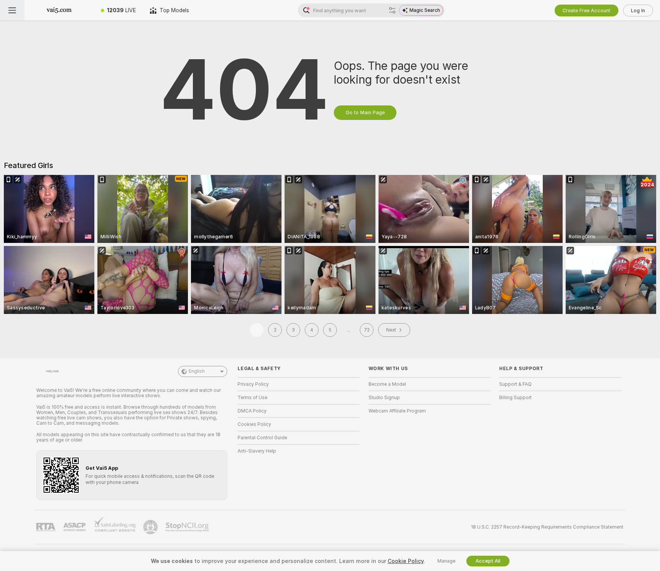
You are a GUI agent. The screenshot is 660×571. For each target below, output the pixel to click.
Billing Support (515, 397)
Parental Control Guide (262, 437)
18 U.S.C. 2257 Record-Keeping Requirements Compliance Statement (547, 527)
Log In (638, 10)
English (197, 371)
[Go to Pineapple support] (151, 527)
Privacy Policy (253, 384)
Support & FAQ (515, 384)
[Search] (392, 10)
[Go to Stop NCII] (187, 527)
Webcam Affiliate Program (397, 411)
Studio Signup (384, 397)
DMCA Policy (252, 411)
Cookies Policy (254, 424)
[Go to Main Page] (59, 10)
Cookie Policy (406, 561)
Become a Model (387, 384)
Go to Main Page (365, 112)
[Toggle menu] (12, 10)
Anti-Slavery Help (257, 451)
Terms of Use (252, 397)
